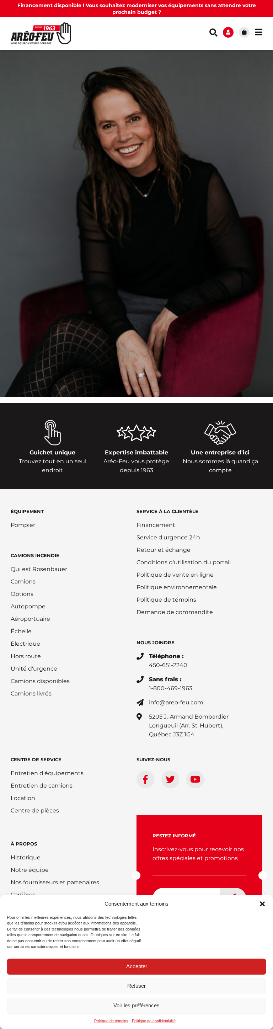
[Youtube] (195, 779)
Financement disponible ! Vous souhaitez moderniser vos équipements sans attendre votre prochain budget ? (136, 8)
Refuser (136, 986)
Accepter (136, 966)
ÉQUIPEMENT (27, 511)
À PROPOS (24, 844)
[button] (262, 903)
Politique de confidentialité (154, 1021)
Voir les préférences (136, 1005)
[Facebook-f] (145, 779)
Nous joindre (155, 642)
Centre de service (36, 759)
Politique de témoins (111, 1021)
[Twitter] (170, 779)
